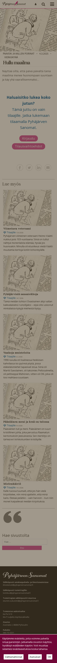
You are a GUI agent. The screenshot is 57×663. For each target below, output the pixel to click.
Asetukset (35, 656)
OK (49, 656)
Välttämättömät (13, 656)
